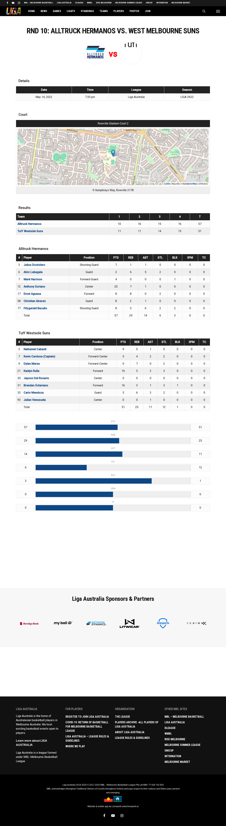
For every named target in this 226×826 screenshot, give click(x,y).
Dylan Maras (32, 363)
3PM (190, 257)
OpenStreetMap (189, 183)
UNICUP (169, 750)
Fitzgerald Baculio (35, 308)
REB (130, 257)
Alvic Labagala (33, 272)
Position (89, 257)
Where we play (75, 746)
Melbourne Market (177, 762)
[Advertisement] (113, 557)
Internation (173, 756)
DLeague (170, 728)
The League (122, 716)
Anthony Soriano (34, 286)
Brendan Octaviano (36, 385)
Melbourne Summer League (182, 745)
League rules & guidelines (132, 738)
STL (160, 257)
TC (204, 257)
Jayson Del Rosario (36, 378)
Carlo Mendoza (34, 392)
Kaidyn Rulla (31, 371)
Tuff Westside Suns (30, 231)
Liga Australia (175, 722)
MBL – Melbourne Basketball (184, 716)
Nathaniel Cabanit (35, 349)
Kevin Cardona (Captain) (39, 356)
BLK (174, 257)
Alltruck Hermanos (29, 224)
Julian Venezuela (35, 400)
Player (28, 257)
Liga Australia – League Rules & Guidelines (87, 738)
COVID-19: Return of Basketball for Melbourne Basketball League (87, 726)
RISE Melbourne (175, 739)
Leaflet (167, 183)
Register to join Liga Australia (87, 716)
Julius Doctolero (34, 265)
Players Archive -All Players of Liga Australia (136, 724)
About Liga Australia (129, 732)
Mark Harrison (33, 279)
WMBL (168, 733)
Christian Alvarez (35, 301)
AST (145, 257)
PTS (116, 257)
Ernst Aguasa (32, 293)
